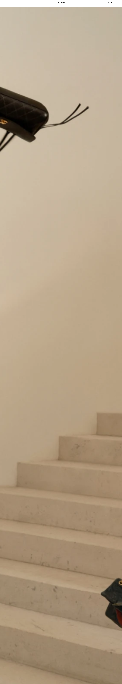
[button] (42, 5)
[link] (111, 2)
